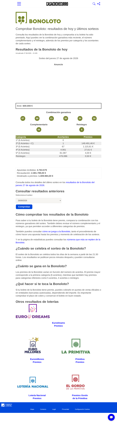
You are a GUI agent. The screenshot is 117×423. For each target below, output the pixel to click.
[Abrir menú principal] (19, 4)
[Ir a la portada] (57, 4)
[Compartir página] (99, 4)
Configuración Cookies (82, 409)
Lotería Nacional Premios (37, 397)
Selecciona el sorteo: (24, 195)
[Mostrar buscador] (94, 4)
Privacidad (65, 409)
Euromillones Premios (37, 360)
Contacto (43, 409)
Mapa (32, 409)
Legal (54, 409)
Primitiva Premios (80, 360)
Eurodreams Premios (58, 324)
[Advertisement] (58, 83)
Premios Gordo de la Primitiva (80, 397)
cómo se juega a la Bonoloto (56, 231)
